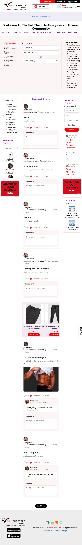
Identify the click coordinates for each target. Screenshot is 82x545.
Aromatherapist (34, 161)
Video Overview (42, 7)
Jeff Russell (10, 169)
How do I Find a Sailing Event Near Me (72, 228)
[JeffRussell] (25, 106)
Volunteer (47, 1)
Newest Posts (29, 32)
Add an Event (70, 106)
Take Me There (33, 335)
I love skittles (11, 127)
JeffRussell (11, 125)
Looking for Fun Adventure (36, 268)
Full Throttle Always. (54, 527)
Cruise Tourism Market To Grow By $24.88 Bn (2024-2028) (72, 215)
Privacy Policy (48, 531)
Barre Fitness (33, 112)
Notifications (12, 48)
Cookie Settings (61, 531)
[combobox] (41, 47)
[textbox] (41, 52)
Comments (36, 127)
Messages (11, 52)
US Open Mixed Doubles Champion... (71, 145)
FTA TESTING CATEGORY (36, 210)
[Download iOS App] (13, 535)
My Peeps (10, 56)
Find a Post (5, 32)
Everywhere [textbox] (28, 47)
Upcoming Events (59, 32)
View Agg (10, 161)
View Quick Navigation (40, 17)
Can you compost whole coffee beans (12, 106)
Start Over (71, 125)
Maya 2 (10, 158)
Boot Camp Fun (30, 452)
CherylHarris (12, 112)
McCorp (27, 217)
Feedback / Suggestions (67, 1)
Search (71, 130)
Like (27, 127)
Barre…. (27, 117)
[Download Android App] (13, 530)
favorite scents (30, 166)
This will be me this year (35, 357)
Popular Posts (17, 32)
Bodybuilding (11, 122)
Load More (41, 506)
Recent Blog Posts (44, 32)
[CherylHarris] (25, 155)
